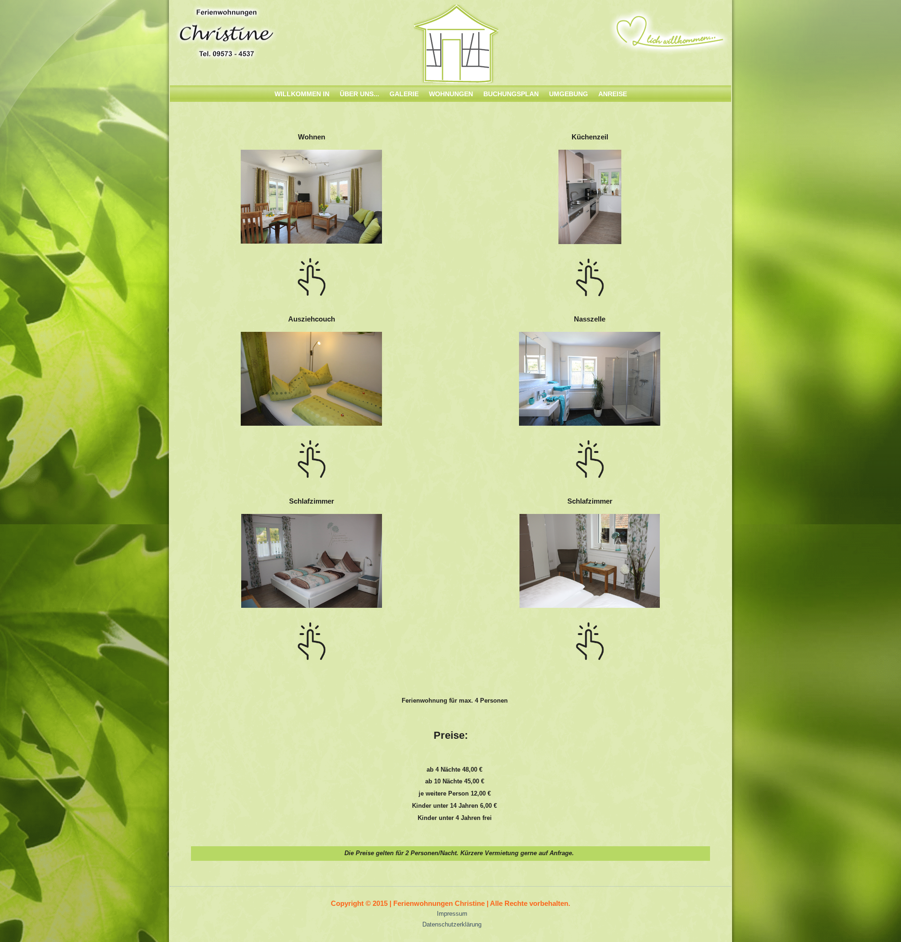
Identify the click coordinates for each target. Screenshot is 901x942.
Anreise (612, 94)
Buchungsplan (511, 94)
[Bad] (311, 425)
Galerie (404, 94)
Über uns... (359, 94)
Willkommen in (302, 94)
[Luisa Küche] (590, 244)
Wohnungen (451, 94)
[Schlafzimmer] (311, 608)
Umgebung (568, 94)
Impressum (452, 913)
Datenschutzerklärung (451, 924)
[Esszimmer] (311, 243)
